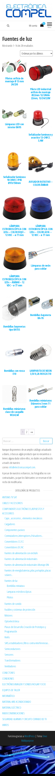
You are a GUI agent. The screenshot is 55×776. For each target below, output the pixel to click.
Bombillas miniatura (15, 586)
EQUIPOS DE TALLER (11, 690)
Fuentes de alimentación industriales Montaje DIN (27, 565)
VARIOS (5, 725)
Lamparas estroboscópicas (19, 591)
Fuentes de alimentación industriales (21, 559)
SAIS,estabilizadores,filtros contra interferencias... (27, 643)
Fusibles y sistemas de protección (20, 609)
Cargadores (10, 524)
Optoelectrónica (12, 621)
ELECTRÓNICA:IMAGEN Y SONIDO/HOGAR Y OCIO (24, 684)
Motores (9, 615)
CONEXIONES (8, 678)
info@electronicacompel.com (22, 467)
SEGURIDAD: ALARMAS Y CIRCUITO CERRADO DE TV (24, 719)
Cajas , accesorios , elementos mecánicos (23, 518)
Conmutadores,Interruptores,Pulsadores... (24, 536)
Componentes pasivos (15, 530)
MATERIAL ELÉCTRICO (11, 707)
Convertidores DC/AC (14, 547)
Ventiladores (10, 666)
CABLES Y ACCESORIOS (12, 503)
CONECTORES (8, 673)
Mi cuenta (33, 25)
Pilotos (10, 597)
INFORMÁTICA (8, 696)
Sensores (9, 654)
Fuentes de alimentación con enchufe (21, 553)
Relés (7, 637)
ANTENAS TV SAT (9, 497)
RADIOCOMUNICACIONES (13, 713)
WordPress (29, 736)
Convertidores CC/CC (14, 541)
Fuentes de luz (11, 581)
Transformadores (12, 660)
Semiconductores (12, 649)
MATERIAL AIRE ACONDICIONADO (16, 702)
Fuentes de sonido (13, 604)
